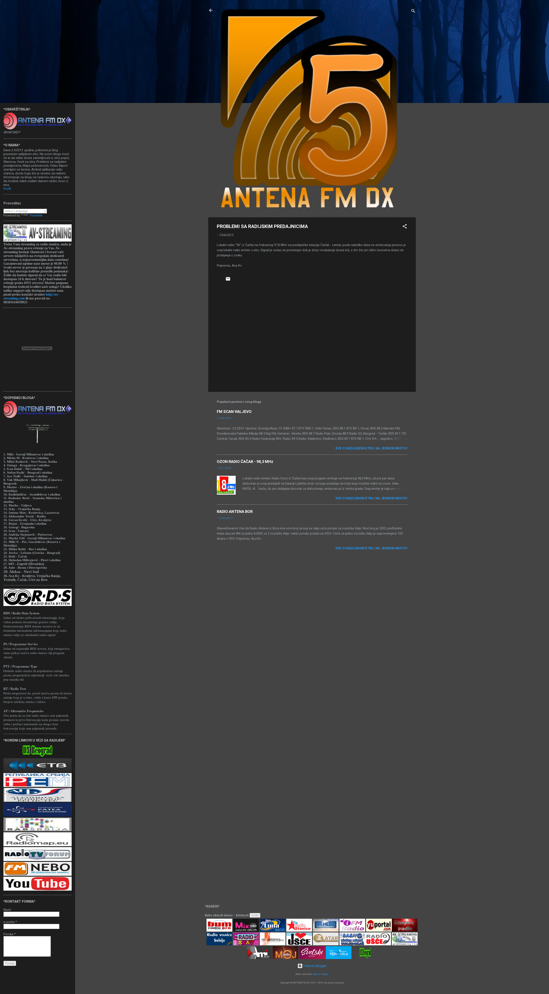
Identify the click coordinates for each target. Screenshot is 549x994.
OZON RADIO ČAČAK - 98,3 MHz (245, 461)
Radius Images (321, 974)
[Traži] (413, 11)
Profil (7, 189)
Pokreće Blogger (315, 966)
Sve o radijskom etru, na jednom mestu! (371, 448)
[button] (404, 227)
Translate (35, 215)
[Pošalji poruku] (228, 280)
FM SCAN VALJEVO (234, 411)
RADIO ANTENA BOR (235, 511)
